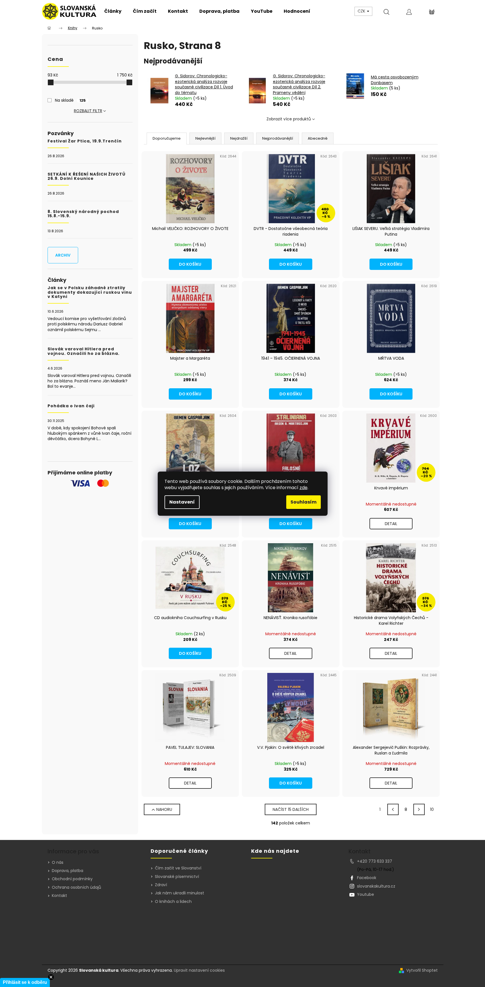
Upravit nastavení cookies (199, 970)
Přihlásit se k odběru (25, 982)
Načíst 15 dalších (291, 809)
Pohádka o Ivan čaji (71, 406)
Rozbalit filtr (88, 111)
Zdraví (161, 885)
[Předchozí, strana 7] (393, 809)
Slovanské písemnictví (177, 876)
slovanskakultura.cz (376, 886)
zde (303, 487)
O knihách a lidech (173, 901)
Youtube (365, 894)
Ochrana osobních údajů (76, 887)
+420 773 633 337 (374, 861)
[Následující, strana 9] (419, 809)
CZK (362, 11)
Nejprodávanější (277, 138)
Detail (391, 523)
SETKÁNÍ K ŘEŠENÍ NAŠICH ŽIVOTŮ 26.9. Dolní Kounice (86, 176)
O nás (57, 862)
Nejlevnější (205, 138)
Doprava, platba (67, 870)
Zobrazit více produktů (288, 119)
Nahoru (164, 809)
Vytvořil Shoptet (422, 970)
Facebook (366, 878)
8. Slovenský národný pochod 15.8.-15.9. (83, 214)
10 (432, 809)
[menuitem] (113, 11)
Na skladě (70, 100)
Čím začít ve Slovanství (178, 868)
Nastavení (182, 502)
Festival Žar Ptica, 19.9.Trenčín (85, 141)
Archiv (62, 255)
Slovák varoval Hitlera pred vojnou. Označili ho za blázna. (83, 351)
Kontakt (59, 895)
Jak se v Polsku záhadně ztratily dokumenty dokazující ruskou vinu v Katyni (90, 292)
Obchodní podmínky (72, 879)
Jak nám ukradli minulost (179, 893)
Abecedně (318, 138)
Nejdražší (238, 138)
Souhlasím (303, 502)
